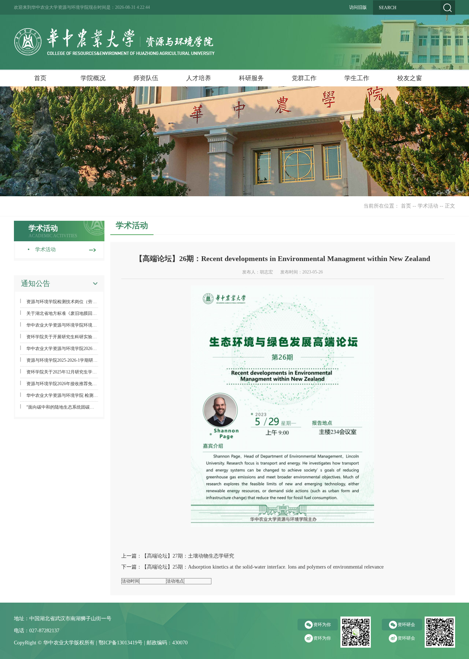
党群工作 (304, 78)
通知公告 (35, 283)
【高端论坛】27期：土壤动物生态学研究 (188, 556)
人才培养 (198, 78)
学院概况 (93, 78)
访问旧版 (358, 7)
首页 (40, 78)
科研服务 (251, 78)
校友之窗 (409, 78)
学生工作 (356, 78)
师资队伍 (145, 78)
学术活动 (428, 206)
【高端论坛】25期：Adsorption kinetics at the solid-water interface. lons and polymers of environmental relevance (263, 567)
